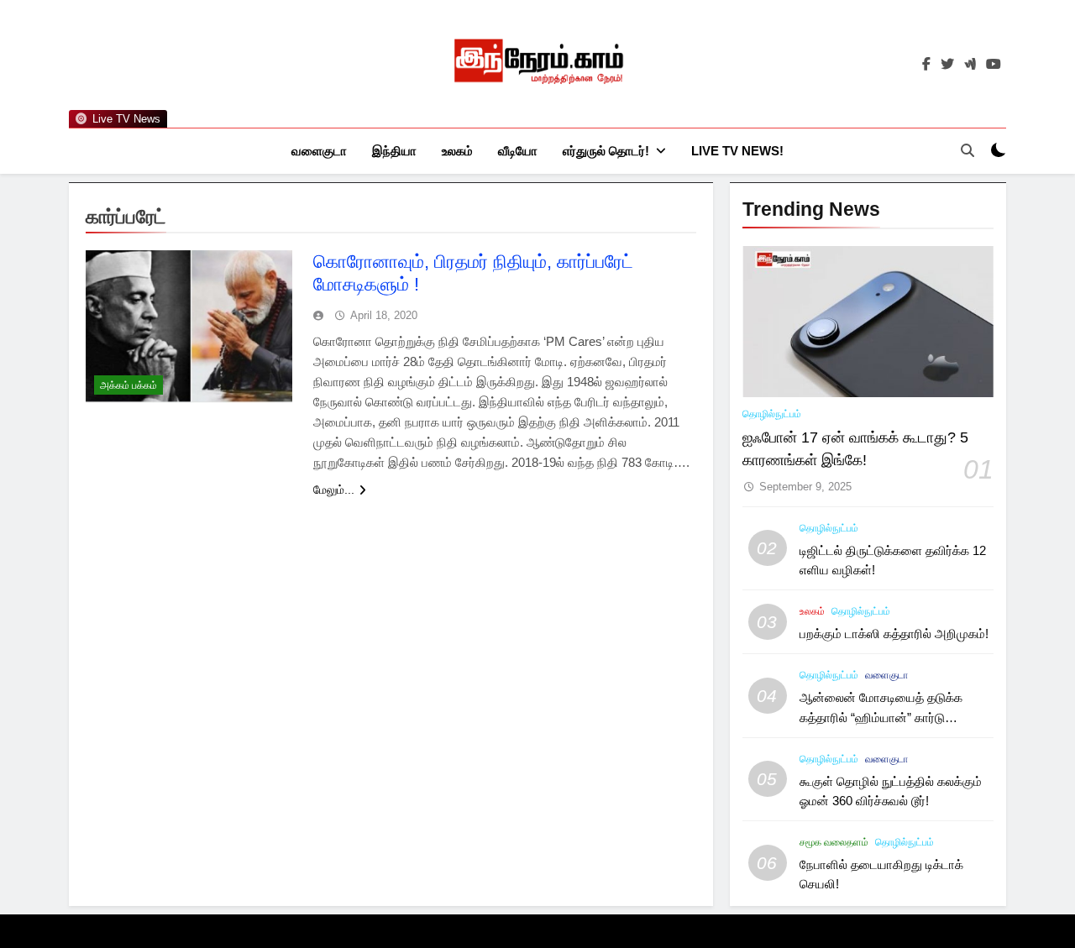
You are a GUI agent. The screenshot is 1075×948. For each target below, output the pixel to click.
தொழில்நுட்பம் (771, 414)
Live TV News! (737, 151)
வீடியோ (518, 151)
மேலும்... (333, 489)
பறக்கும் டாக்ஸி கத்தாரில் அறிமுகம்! (894, 633)
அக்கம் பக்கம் (128, 385)
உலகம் (457, 151)
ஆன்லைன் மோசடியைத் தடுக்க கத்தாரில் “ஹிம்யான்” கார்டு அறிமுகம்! (881, 716)
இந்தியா (394, 151)
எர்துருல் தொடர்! (606, 151)
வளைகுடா (319, 151)
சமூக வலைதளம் (834, 842)
